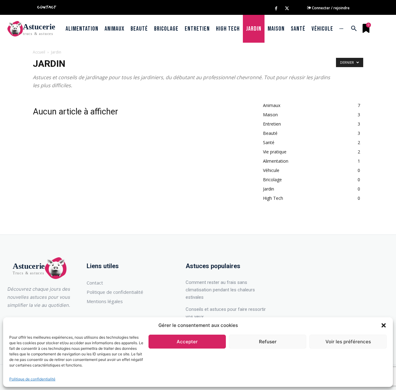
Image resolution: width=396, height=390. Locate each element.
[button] (384, 325)
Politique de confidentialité (32, 379)
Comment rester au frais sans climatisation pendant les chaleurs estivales (220, 290)
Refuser (268, 342)
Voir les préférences (348, 342)
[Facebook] (276, 8)
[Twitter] (287, 8)
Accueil (39, 52)
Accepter (187, 342)
